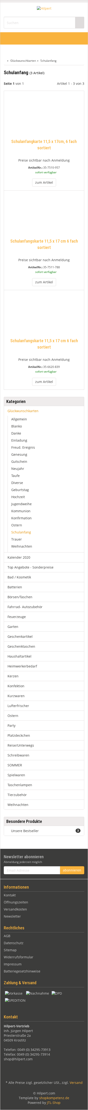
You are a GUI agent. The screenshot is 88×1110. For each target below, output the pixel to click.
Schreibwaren (18, 755)
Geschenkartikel (20, 636)
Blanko (16, 426)
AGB (7, 936)
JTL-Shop (54, 1102)
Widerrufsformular (18, 957)
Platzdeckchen (19, 735)
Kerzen (13, 676)
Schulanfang (21, 532)
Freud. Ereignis (23, 447)
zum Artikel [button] (44, 182)
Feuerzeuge (17, 616)
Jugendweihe (21, 504)
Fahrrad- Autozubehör (25, 607)
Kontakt (10, 895)
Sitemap (10, 950)
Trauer (16, 539)
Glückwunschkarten (23, 411)
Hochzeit (18, 497)
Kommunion (21, 511)
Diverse (17, 482)
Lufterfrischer (18, 705)
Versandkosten (15, 909)
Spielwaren (16, 775)
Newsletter (12, 916)
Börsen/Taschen (20, 597)
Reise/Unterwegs (21, 745)
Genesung (19, 454)
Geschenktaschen (21, 646)
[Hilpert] (44, 9)
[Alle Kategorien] (9, 38)
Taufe (15, 475)
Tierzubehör (17, 795)
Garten (13, 626)
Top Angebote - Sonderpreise (31, 567)
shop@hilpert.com (18, 1059)
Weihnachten (21, 546)
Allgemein (19, 419)
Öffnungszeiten (16, 902)
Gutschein (19, 461)
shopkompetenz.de (54, 1098)
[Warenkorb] (68, 38)
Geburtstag (20, 490)
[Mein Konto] (79, 38)
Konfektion (16, 686)
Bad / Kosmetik (19, 577)
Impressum (13, 964)
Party (11, 725)
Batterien (15, 587)
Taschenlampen (20, 785)
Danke (16, 433)
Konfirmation (21, 518)
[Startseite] (5, 61)
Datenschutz (13, 943)
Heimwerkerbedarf (22, 666)
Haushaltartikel (19, 656)
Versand (76, 1082)
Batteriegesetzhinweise (22, 971)
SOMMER (15, 765)
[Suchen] (79, 22)
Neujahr (17, 468)
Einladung (19, 440)
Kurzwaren (16, 696)
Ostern (16, 525)
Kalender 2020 (19, 557)
